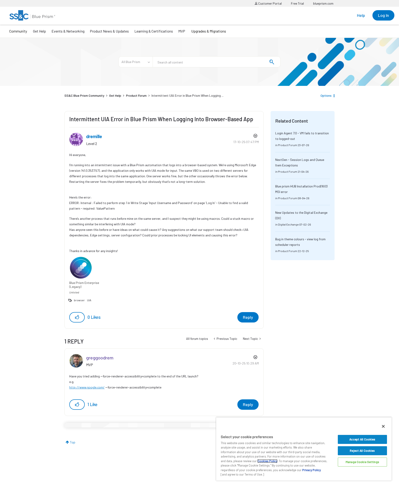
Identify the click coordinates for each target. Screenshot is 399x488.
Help (361, 15)
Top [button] (72, 442)
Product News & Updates (109, 31)
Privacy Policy (311, 470)
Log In (383, 15)
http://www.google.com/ (87, 387)
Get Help (39, 31)
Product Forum (136, 95)
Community (18, 31)
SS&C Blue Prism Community (84, 95)
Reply (248, 317)
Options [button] (326, 95)
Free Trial (297, 3)
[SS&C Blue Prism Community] (32, 15)
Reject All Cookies (362, 450)
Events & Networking (68, 31)
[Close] (383, 426)
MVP (181, 31)
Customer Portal (269, 3)
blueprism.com (323, 3)
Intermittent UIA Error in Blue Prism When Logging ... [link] (187, 95)
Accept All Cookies (362, 439)
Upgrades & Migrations (208, 31)
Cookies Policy (267, 461)
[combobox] (217, 61)
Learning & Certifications (153, 31)
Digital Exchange (288, 224)
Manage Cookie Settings (362, 462)
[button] (77, 317)
